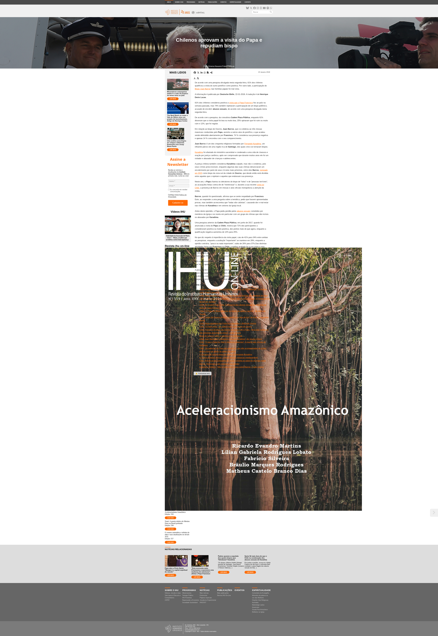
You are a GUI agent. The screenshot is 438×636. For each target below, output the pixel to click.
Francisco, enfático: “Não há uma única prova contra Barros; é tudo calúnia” (231, 367)
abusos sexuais (243, 211)
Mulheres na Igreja (258, 612)
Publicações (212, 2)
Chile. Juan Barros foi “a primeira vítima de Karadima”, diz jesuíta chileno (230, 339)
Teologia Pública (187, 595)
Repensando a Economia (190, 600)
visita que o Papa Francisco (241, 103)
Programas (191, 2)
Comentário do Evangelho (260, 593)
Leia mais (170, 518)
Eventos (223, 2)
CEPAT (167, 600)
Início (169, 2)
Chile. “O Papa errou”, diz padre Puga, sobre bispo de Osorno (225, 326)
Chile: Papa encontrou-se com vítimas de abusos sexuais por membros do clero (233, 296)
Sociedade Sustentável (190, 602)
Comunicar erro (203, 373)
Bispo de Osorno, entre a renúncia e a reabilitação (220, 336)
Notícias (201, 2)
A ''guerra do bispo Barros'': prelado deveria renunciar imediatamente (228, 358)
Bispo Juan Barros (203, 89)
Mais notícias (204, 593)
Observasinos (186, 593)
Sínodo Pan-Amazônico (260, 609)
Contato (248, 2)
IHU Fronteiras (187, 598)
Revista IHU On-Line (224, 595)
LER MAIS (173, 99)
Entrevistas (203, 595)
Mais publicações (223, 593)
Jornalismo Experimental (208, 600)
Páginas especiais (206, 598)
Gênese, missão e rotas (173, 593)
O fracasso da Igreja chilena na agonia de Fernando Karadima (225, 354)
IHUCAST (203, 602)
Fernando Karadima (252, 144)
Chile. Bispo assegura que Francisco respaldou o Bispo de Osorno (227, 323)
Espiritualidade (235, 2)
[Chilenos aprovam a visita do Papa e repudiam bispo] (211, 72)
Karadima (199, 152)
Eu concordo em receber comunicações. (178, 190)
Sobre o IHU (179, 2)
